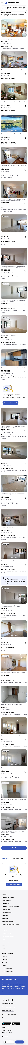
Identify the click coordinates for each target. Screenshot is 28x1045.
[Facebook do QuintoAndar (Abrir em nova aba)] (3, 1000)
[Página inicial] (12, 3)
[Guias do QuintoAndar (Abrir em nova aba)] (9, 1000)
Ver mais (14, 847)
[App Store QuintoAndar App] (16, 1023)
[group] (14, 34)
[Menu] (2, 2)
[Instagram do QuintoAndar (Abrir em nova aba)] (6, 1000)
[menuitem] (5, 859)
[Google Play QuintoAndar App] (6, 1023)
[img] (14, 28)
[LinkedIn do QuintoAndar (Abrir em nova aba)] (12, 1000)
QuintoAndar (5, 858)
